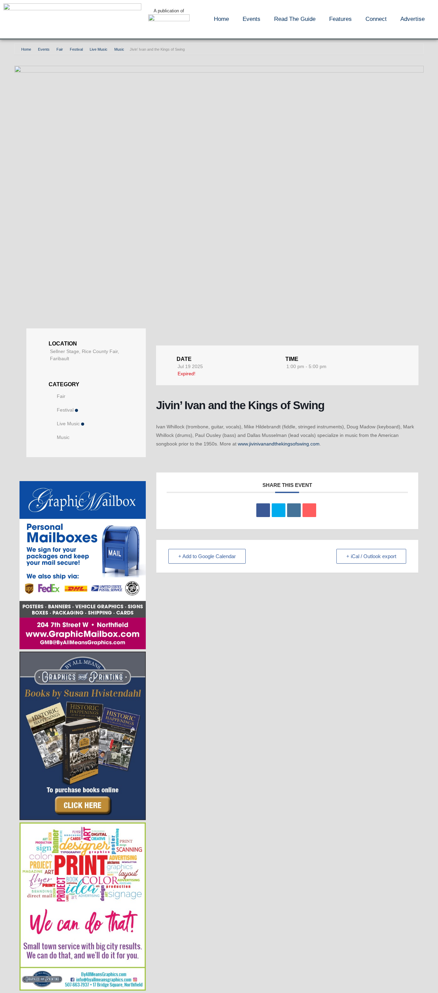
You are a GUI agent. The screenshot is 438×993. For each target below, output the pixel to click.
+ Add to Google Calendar (207, 556)
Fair (59, 49)
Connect (376, 19)
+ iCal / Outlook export (371, 556)
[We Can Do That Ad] (83, 989)
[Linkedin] (294, 510)
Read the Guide (294, 19)
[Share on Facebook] (263, 510)
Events (251, 19)
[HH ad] (83, 818)
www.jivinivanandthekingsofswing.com (279, 444)
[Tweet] (278, 510)
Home (221, 19)
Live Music (98, 49)
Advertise (412, 19)
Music (119, 49)
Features (340, 19)
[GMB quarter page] (83, 647)
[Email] (309, 510)
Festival (76, 49)
